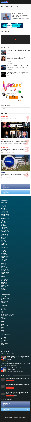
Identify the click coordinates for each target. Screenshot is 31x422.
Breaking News (4, 301)
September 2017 (5, 285)
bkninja (24, 417)
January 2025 (4, 230)
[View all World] (15, 39)
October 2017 (4, 283)
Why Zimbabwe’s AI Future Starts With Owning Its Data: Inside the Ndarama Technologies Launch (14, 142)
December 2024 (5, 231)
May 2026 (3, 207)
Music (2, 323)
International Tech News (6, 315)
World (2, 344)
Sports (2, 330)
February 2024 (4, 246)
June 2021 (3, 262)
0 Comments (18, 380)
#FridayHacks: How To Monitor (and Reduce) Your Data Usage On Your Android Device (17, 393)
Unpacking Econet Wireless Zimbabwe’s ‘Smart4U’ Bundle (14, 175)
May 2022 (3, 252)
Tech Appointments (5, 334)
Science (3, 328)
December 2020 (5, 270)
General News (4, 310)
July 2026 (3, 204)
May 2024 (3, 241)
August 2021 (4, 259)
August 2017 (4, 286)
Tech (2, 333)
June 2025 (3, 223)
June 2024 (3, 240)
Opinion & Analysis (5, 326)
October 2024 (4, 234)
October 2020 (4, 273)
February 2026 (4, 211)
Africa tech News (5, 298)
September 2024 (5, 236)
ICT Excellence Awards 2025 (7, 314)
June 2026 (3, 205)
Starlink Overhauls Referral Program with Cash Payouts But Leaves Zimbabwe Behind (18, 73)
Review (2, 327)
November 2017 (4, 282)
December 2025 (5, 214)
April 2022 (3, 253)
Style (2, 331)
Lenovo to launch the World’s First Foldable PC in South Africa (14, 150)
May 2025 (3, 224)
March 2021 (3, 266)
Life (2, 317)
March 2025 (4, 227)
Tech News (3, 337)
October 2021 (4, 257)
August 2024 (4, 237)
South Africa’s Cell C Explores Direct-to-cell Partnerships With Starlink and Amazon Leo (17, 66)
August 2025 (4, 220)
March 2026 (4, 209)
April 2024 (3, 243)
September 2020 (5, 275)
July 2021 (3, 260)
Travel (2, 341)
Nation (2, 324)
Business (3, 172)
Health (2, 311)
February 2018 (4, 278)
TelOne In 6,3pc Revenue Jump (9, 118)
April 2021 (3, 265)
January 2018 (4, 279)
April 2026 (3, 208)
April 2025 (3, 225)
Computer (3, 304)
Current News (4, 139)
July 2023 (3, 250)
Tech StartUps (4, 340)
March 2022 (4, 254)
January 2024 (4, 247)
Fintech (3, 308)
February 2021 (4, 267)
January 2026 (4, 212)
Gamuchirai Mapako (18, 18)
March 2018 (3, 276)
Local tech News (5, 320)
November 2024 (5, 233)
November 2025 (5, 215)
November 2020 (5, 272)
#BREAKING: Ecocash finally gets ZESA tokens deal (17, 378)
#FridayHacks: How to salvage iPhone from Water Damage (17, 385)
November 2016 (5, 289)
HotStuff (3, 312)
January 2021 (4, 269)
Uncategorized (4, 116)
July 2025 (3, 221)
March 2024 (4, 244)
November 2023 (5, 249)
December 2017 (4, 281)
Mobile (2, 321)
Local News (3, 318)
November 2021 (5, 256)
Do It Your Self (4, 307)
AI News (3, 299)
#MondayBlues (4, 297)
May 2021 (3, 263)
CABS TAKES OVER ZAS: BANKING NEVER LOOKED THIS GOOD (18, 51)
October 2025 (4, 217)
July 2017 (3, 288)
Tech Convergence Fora (6, 336)
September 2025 (5, 218)
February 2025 (4, 228)
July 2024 (3, 238)
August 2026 (4, 202)
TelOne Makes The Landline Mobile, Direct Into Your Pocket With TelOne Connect (20, 15)
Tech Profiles (4, 339)
